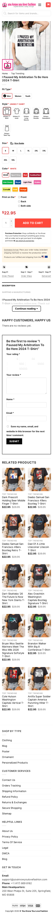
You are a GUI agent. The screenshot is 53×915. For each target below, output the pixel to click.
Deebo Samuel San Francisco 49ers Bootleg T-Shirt (38, 500)
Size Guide (19, 143)
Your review (13, 375)
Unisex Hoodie (36, 117)
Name (10, 399)
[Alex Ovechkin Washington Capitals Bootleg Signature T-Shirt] (39, 575)
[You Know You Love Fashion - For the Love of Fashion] (19, 5)
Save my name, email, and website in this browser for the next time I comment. (25, 431)
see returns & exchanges (24, 241)
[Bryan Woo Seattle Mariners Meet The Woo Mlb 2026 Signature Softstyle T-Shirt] (13, 625)
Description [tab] (8, 286)
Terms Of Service (12, 842)
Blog (4, 859)
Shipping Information (14, 791)
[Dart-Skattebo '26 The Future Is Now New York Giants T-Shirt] (13, 575)
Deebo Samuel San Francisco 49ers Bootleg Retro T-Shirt (13, 548)
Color (5, 168)
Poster (6, 751)
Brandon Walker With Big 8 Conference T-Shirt (39, 646)
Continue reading (25, 308)
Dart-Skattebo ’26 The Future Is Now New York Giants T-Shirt (13, 598)
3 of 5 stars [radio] (13, 363)
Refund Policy (10, 796)
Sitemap (6, 813)
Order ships (26, 276)
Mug (4, 745)
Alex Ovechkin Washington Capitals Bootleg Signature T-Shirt (38, 598)
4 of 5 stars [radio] (32, 363)
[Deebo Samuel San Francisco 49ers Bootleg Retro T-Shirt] (13, 526)
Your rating (13, 354)
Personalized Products (15, 762)
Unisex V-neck (16, 117)
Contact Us (8, 780)
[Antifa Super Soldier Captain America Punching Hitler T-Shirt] (39, 678)
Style (5, 104)
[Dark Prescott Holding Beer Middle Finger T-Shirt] (13, 479)
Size (5, 143)
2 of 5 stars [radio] (26, 359)
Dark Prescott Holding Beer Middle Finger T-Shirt (13, 500)
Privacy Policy (10, 836)
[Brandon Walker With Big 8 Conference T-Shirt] (39, 625)
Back (23, 201)
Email (10, 413)
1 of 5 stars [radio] (11, 359)
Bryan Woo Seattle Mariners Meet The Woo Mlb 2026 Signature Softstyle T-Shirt (13, 650)
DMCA (5, 853)
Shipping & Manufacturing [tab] (16, 292)
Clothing (7, 740)
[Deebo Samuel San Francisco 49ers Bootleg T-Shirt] (39, 479)
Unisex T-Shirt (6, 117)
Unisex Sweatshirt (46, 117)
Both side (26, 205)
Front (23, 197)
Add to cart (33, 223)
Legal (5, 847)
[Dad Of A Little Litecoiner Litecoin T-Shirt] (39, 526)
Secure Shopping (12, 808)
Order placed (8, 276)
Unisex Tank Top (7, 134)
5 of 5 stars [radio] (13, 368)
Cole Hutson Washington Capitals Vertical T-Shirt (13, 701)
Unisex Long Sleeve (26, 118)
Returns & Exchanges (14, 802)
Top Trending (17, 73)
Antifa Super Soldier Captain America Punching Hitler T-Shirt (39, 701)
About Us (7, 831)
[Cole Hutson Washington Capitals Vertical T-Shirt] (13, 678)
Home (5, 73)
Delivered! (46, 276)
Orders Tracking (11, 785)
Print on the (9, 197)
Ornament (8, 757)
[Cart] (48, 4)
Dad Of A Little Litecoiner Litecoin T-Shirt (38, 547)
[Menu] (39, 4)
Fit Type (7, 89)
